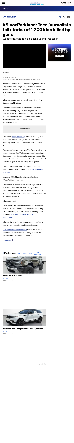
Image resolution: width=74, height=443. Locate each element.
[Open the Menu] (3, 3)
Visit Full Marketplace (37, 253)
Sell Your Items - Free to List (25, 254)
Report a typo (7, 240)
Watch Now (66, 3)
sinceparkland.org (18, 136)
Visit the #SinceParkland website (15, 229)
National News (10, 17)
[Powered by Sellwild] (43, 364)
